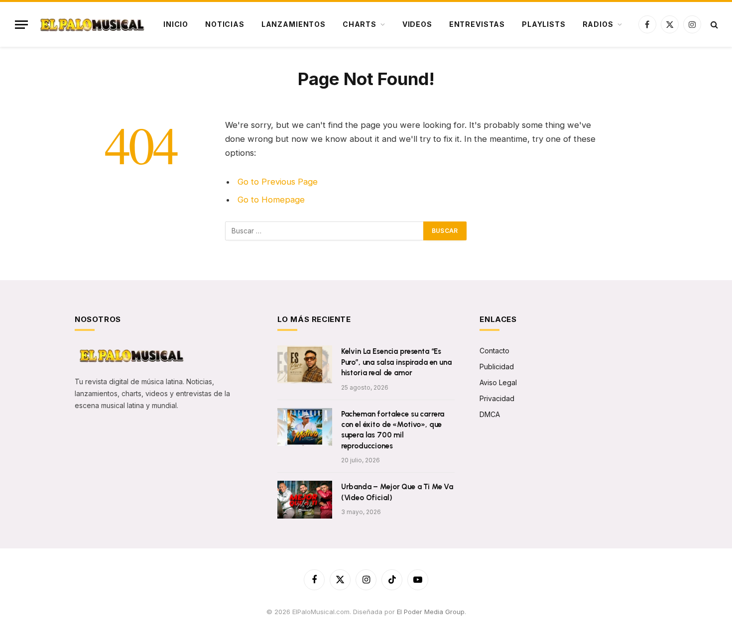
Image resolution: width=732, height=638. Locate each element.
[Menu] (21, 24)
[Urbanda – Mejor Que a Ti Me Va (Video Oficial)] (304, 500)
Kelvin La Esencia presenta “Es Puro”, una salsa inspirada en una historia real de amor (396, 362)
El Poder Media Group (431, 612)
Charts (359, 24)
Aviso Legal (498, 382)
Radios (598, 24)
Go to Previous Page (278, 182)
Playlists (544, 24)
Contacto (494, 350)
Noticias (224, 24)
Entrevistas (477, 24)
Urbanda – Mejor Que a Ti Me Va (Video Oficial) (397, 492)
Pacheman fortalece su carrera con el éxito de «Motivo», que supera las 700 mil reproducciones (393, 430)
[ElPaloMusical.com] (91, 24)
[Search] (713, 24)
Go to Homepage (271, 200)
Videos (417, 24)
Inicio (175, 24)
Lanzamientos (293, 24)
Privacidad (497, 398)
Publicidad (497, 366)
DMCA (490, 414)
